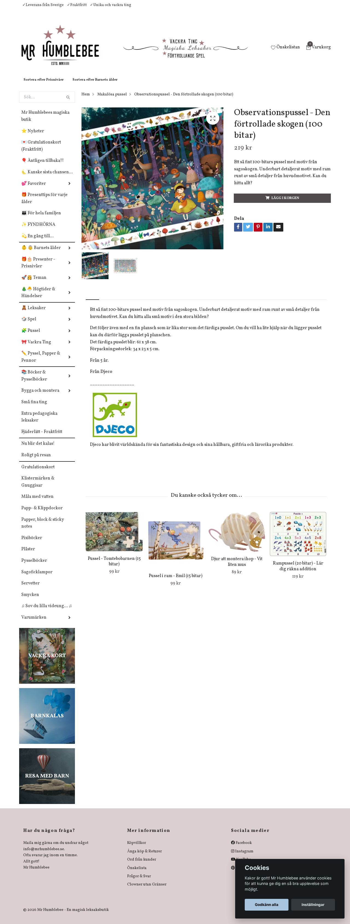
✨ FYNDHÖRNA (38, 230)
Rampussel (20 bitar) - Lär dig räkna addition (298, 572)
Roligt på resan (36, 461)
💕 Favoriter (33, 189)
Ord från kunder (141, 865)
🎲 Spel (28, 325)
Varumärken (33, 623)
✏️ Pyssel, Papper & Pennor (40, 362)
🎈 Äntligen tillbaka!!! (42, 166)
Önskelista (137, 873)
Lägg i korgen (285, 203)
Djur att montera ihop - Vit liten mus (236, 567)
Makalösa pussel (112, 100)
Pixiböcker (31, 543)
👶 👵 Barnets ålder (41, 253)
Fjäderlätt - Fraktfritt (41, 437)
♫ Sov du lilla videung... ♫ (46, 612)
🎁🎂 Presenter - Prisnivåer (38, 268)
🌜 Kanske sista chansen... (47, 178)
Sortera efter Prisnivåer (44, 85)
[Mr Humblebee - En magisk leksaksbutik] (64, 51)
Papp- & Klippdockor (42, 514)
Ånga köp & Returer (144, 856)
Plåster (28, 555)
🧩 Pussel (30, 336)
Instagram (243, 856)
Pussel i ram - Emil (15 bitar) (175, 581)
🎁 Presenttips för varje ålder (44, 203)
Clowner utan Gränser (147, 890)
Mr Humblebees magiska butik (45, 121)
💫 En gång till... (37, 242)
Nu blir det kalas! (38, 449)
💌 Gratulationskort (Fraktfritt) (41, 151)
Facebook (243, 848)
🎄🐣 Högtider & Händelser (38, 298)
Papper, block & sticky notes (42, 528)
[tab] (92, 300)
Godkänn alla (266, 904)
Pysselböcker (34, 566)
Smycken (30, 600)
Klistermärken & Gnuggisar (37, 487)
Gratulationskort (38, 473)
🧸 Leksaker (33, 314)
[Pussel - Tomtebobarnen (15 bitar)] (114, 537)
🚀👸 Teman (33, 283)
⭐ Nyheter (32, 137)
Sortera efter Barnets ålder (95, 85)
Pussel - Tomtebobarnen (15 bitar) (114, 567)
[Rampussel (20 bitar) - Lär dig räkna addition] (297, 539)
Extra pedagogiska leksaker (39, 422)
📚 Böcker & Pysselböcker (34, 381)
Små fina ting (34, 408)
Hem (85, 100)
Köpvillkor (136, 848)
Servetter (30, 589)
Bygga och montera (40, 396)
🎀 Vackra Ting (36, 348)
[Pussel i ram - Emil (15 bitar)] (175, 545)
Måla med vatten (37, 502)
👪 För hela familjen (41, 219)
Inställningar (313, 904)
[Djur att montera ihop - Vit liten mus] (236, 537)
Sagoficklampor (36, 578)
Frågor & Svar (139, 881)
